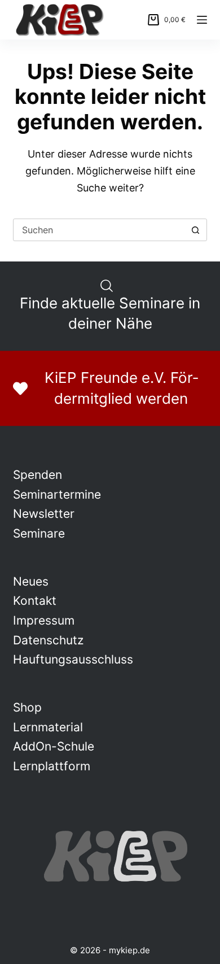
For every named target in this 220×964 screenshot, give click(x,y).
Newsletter (43, 514)
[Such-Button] (195, 230)
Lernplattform (51, 766)
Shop (27, 707)
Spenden (37, 475)
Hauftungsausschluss (73, 659)
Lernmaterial (48, 727)
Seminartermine (57, 494)
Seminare (39, 533)
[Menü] (202, 20)
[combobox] (99, 230)
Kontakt (34, 601)
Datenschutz (48, 640)
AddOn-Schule (53, 746)
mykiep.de (129, 950)
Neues (31, 581)
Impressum (43, 620)
